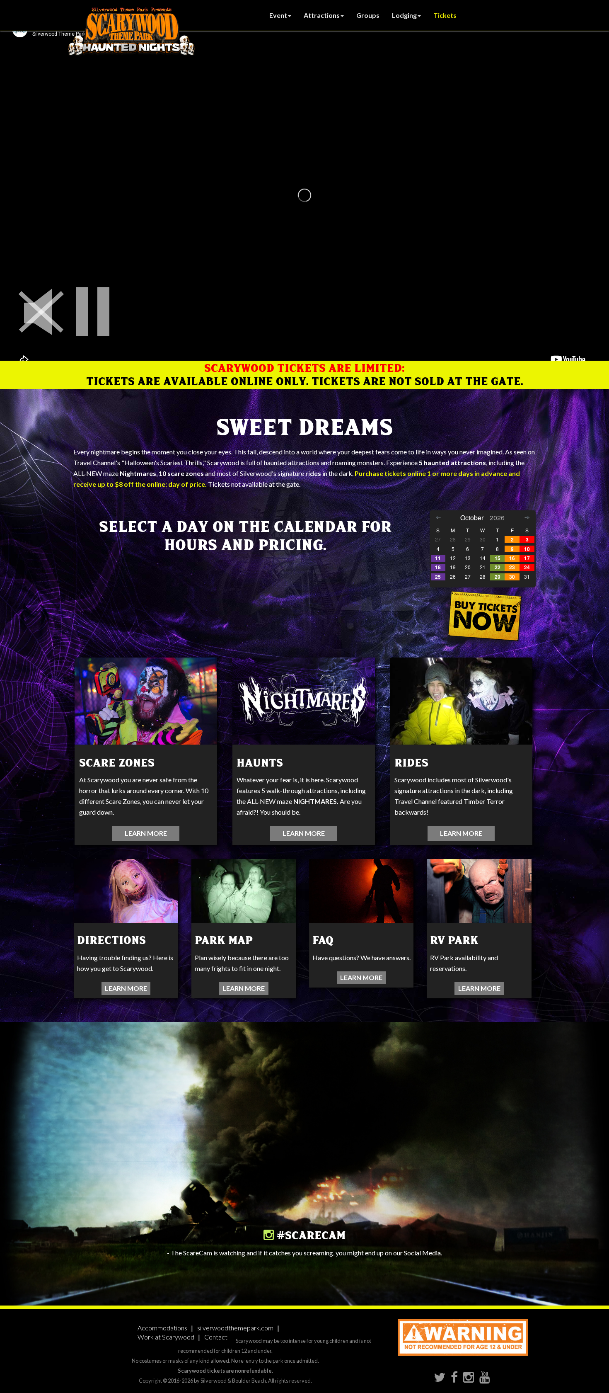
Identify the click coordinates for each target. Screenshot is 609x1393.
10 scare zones (181, 473)
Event (278, 15)
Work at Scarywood (166, 1337)
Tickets (445, 15)
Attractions (322, 15)
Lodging (404, 15)
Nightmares (138, 473)
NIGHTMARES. (315, 801)
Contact (215, 1337)
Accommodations (162, 1328)
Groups (367, 15)
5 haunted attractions (452, 462)
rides (313, 473)
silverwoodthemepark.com (235, 1328)
